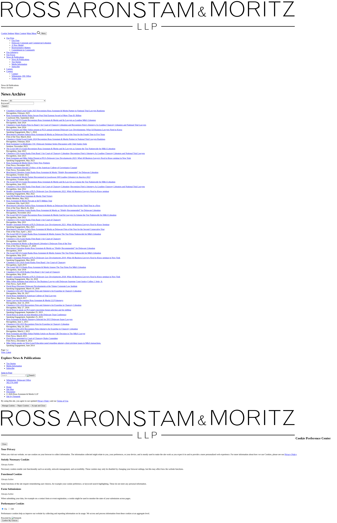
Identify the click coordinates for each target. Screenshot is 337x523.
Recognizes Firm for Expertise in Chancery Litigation (37, 324)
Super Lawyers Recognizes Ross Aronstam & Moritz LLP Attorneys (34, 300)
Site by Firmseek (13, 396)
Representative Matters (21, 48)
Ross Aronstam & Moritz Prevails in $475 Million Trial (29, 201)
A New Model (18, 45)
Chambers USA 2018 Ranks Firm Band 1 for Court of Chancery (33, 272)
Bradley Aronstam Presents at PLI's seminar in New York (63, 258)
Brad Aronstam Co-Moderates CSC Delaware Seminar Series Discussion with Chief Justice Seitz (46, 144)
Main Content (20, 33)
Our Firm (10, 38)
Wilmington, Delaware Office (18, 380)
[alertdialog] (168, 466)
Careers (9, 69)
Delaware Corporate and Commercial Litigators (31, 43)
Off (12, 509)
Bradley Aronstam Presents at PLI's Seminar (57, 224)
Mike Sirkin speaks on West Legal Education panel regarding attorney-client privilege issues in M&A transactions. (53, 343)
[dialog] (168, 403)
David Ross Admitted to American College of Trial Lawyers (31, 296)
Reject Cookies (23, 406)
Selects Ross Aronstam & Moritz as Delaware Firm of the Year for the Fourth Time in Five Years (55, 134)
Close (4, 444)
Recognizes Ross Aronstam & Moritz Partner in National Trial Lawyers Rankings (55, 139)
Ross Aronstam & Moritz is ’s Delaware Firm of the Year (38, 243)
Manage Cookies (8, 406)
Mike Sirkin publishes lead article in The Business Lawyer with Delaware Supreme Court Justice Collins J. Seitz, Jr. (54, 281)
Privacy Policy (44, 401)
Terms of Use (62, 401)
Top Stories (16, 62)
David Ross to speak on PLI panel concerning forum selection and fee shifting (38, 310)
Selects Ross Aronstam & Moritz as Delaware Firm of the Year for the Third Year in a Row (53, 205)
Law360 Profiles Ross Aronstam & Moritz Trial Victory (29, 196)
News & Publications (15, 57)
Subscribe (16, 66)
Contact (9, 71)
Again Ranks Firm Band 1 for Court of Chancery (33, 220)
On (5, 509)
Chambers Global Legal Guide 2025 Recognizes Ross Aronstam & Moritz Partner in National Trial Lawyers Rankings (55, 111)
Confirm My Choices (10, 521)
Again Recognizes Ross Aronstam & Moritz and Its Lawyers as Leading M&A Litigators (51, 120)
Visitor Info (16, 78)
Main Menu (31, 33)
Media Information (19, 64)
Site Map (10, 389)
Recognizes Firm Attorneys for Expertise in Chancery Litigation (42, 329)
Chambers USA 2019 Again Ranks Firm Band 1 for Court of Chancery (36, 262)
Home (8, 387)
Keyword (5, 103)
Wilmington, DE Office (21, 76)
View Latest (6, 352)
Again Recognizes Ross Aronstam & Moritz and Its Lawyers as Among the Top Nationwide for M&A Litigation (60, 149)
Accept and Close (38, 406)
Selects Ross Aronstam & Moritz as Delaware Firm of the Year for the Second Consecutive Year (55, 229)
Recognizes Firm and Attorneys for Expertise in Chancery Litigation (43, 291)
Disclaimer (10, 392)
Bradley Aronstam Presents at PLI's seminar (57, 191)
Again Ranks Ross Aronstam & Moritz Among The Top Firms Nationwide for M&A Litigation (53, 234)
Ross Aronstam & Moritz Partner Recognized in (48, 177)
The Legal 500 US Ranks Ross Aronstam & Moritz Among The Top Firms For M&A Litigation (46, 267)
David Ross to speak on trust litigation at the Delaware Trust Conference (36, 315)
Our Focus (10, 55)
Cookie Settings (7, 33)
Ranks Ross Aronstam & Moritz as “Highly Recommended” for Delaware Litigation (50, 248)
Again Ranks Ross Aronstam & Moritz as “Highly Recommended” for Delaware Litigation (53, 210)
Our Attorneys (12, 52)
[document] (168, 466)
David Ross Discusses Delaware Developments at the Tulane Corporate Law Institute (41, 286)
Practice (4, 100)
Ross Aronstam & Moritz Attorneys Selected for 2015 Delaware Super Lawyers (39, 319)
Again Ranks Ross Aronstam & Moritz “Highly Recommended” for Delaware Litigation (52, 172)
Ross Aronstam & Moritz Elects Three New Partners (28, 163)
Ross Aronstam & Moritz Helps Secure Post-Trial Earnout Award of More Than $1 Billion (43, 115)
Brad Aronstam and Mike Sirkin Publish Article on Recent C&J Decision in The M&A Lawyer (45, 334)
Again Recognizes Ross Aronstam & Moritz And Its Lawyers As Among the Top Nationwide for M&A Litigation (61, 215)
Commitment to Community (23, 50)
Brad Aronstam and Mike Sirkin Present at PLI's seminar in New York (68, 158)
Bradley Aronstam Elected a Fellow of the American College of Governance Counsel (41, 168)
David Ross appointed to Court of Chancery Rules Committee (32, 338)
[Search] (38, 33)
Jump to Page (6, 373)
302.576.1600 (12, 382)
